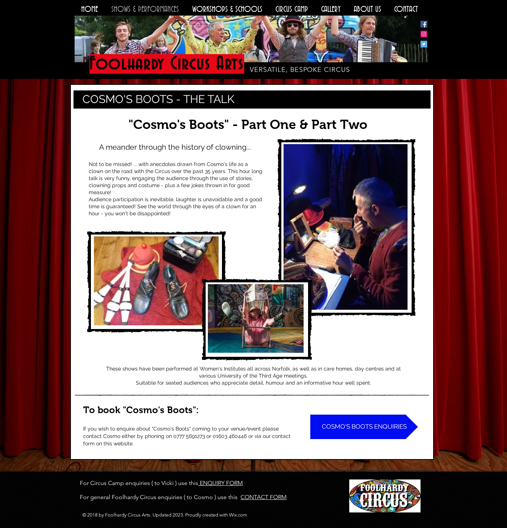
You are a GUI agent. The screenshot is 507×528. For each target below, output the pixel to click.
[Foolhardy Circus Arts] (424, 24)
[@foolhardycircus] (424, 44)
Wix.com (238, 515)
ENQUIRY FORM (220, 483)
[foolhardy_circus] (424, 34)
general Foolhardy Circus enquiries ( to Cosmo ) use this (164, 497)
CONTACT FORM (264, 497)
